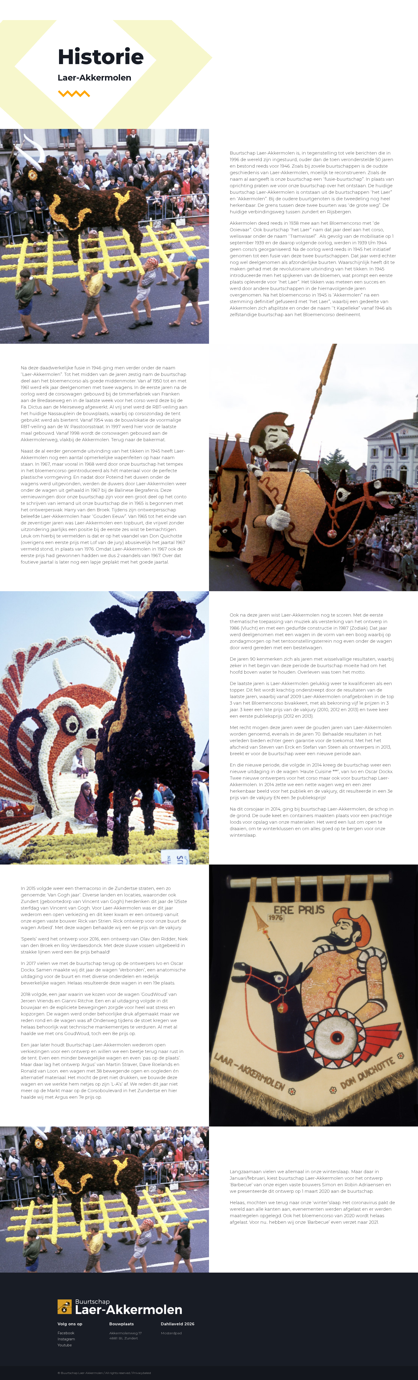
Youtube (65, 1345)
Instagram (66, 1339)
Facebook (66, 1333)
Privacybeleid (141, 1373)
